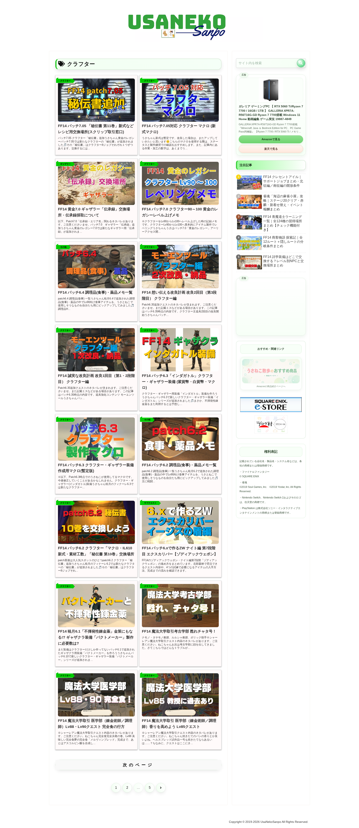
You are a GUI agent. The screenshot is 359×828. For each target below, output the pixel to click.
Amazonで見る (271, 139)
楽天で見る (271, 148)
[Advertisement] (271, 307)
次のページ (138, 765)
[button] (301, 63)
